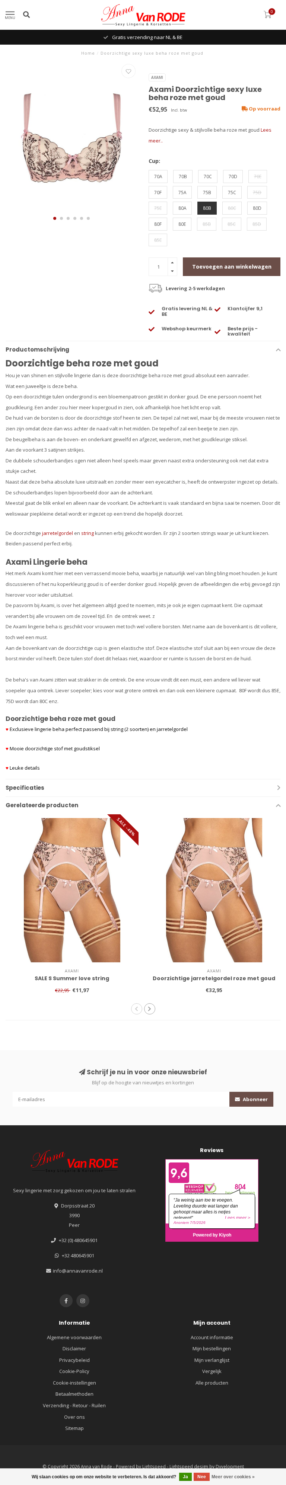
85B (207, 224)
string (87, 533)
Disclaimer (74, 1348)
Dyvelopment (230, 1466)
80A (182, 208)
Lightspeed (154, 1466)
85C (232, 224)
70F (158, 192)
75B (207, 192)
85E (158, 240)
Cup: (154, 160)
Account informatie (212, 1337)
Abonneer (255, 1099)
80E (182, 224)
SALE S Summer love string (72, 978)
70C (208, 176)
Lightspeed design (188, 1466)
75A (182, 192)
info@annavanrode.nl (78, 1270)
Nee (201, 1476)
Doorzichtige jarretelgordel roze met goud (214, 978)
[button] (54, 218)
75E (158, 208)
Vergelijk (212, 1371)
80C (232, 208)
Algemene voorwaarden (74, 1337)
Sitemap (74, 1428)
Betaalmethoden (74, 1394)
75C (232, 192)
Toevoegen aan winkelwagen (231, 266)
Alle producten (212, 1382)
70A (158, 176)
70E (257, 176)
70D (233, 176)
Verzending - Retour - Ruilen (74, 1405)
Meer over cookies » (233, 1476)
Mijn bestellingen (212, 1348)
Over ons (74, 1417)
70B (183, 176)
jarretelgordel (57, 533)
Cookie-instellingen (74, 1382)
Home (88, 53)
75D (257, 192)
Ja (185, 1476)
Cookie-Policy (74, 1371)
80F (158, 224)
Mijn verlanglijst (211, 1360)
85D (256, 224)
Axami (157, 77)
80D (257, 208)
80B (207, 208)
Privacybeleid (74, 1360)
